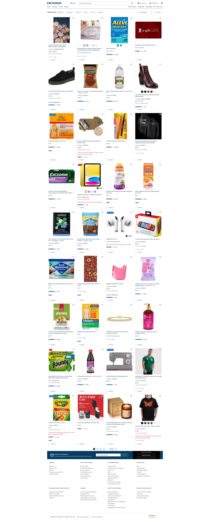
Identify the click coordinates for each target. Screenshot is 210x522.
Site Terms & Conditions (83, 517)
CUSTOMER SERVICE (113, 462)
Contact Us (111, 470)
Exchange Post (111, 499)
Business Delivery (84, 470)
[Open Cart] (162, 3)
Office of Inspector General (144, 492)
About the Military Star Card (56, 495)
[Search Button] (132, 3)
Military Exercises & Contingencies (117, 501)
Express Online (84, 466)
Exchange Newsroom (113, 497)
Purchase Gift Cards (85, 476)
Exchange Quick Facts (113, 493)
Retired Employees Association (88, 497)
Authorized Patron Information (116, 468)
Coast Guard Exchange (143, 495)
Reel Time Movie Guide (86, 472)
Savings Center (53, 468)
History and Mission (113, 492)
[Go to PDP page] (61, 30)
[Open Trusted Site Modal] (152, 516)
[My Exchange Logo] (57, 3)
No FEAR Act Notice (142, 497)
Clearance (54, 6)
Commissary (140, 493)
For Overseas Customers (114, 482)
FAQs (109, 472)
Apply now (52, 497)
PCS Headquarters (141, 474)
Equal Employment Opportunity (88, 499)
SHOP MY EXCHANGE (86, 462)
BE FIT (138, 466)
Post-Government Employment (88, 492)
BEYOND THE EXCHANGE (144, 488)
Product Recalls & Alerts (114, 484)
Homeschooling (141, 468)
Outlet (61, 6)
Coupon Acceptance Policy (56, 472)
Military (66, 6)
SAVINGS (51, 462)
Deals (48, 6)
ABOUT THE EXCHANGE (114, 488)
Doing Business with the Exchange (117, 507)
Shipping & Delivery (113, 478)
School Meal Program (142, 470)
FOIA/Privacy (111, 505)
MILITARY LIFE (141, 462)
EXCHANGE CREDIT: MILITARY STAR (59, 488)
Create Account (112, 466)
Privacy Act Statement (97, 517)
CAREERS (82, 488)
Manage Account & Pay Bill (56, 492)
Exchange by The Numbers (114, 495)
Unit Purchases (132, 6)
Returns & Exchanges (113, 476)
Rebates (51, 470)
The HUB (139, 472)
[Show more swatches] (96, 45)
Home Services (84, 478)
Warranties (110, 480)
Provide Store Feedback (86, 468)
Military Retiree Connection (87, 495)
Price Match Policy (54, 474)
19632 (111, 449)
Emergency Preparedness (143, 476)
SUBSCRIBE (124, 455)
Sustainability (111, 503)
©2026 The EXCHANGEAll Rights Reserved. (62, 516)
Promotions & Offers (54, 493)
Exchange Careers (85, 493)
